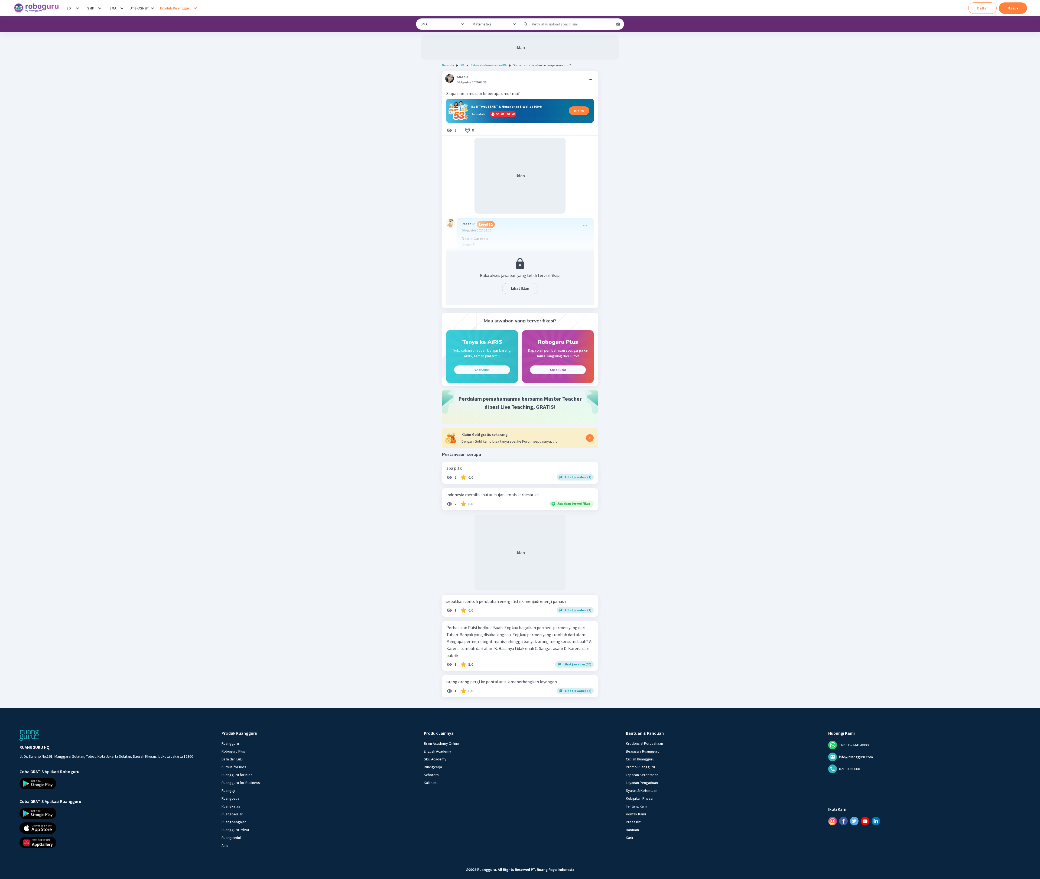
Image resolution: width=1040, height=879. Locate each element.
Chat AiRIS (482, 370)
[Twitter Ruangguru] (854, 821)
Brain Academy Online (441, 743)
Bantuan (632, 829)
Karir (629, 837)
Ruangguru (230, 743)
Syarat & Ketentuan (641, 790)
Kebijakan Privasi (639, 798)
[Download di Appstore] (106, 828)
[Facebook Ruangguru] (843, 821)
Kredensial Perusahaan (644, 743)
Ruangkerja (433, 766)
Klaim (579, 110)
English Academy (437, 751)
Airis (225, 845)
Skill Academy (435, 759)
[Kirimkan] (525, 24)
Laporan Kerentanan (642, 774)
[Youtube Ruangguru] (865, 821)
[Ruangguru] (29, 735)
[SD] (77, 8)
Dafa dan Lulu (232, 759)
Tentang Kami (637, 806)
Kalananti (431, 782)
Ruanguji (228, 790)
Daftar (982, 8)
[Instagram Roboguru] (832, 821)
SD (68, 8)
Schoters (431, 774)
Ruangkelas (231, 806)
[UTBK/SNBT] (152, 8)
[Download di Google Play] (106, 783)
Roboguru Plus (233, 751)
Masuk (1012, 8)
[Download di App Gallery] (106, 842)
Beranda (448, 65)
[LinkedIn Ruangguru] (876, 821)
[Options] (590, 79)
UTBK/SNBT (139, 8)
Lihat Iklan (520, 288)
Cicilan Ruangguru (640, 759)
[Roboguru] (38, 8)
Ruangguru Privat (235, 829)
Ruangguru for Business (241, 782)
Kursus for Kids (234, 766)
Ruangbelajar (232, 814)
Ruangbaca (230, 798)
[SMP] (99, 8)
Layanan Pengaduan (642, 782)
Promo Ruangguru (640, 766)
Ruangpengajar (234, 821)
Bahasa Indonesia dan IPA (489, 65)
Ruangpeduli (232, 837)
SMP (90, 8)
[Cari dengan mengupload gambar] (618, 24)
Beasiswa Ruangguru (642, 751)
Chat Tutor (558, 370)
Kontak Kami (636, 814)
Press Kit (633, 821)
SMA (112, 8)
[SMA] (122, 8)
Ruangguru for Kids (237, 774)
